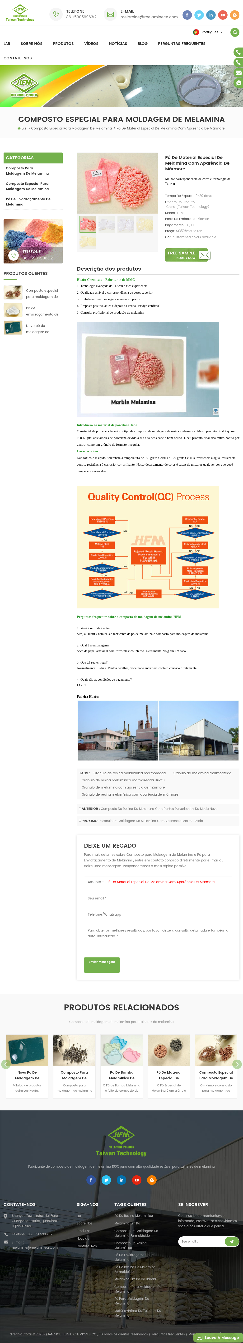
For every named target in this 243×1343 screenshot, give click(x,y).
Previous (6, 1064)
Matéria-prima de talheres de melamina (137, 1313)
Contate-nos (18, 58)
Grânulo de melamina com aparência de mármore (123, 787)
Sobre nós (31, 44)
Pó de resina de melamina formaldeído (134, 1270)
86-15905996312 (81, 17)
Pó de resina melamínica (133, 1216)
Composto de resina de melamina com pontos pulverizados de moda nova (159, 809)
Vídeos (91, 44)
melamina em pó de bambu (135, 1279)
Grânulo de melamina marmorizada (202, 773)
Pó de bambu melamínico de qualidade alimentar (74, 1075)
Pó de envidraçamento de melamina (28, 201)
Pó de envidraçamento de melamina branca (42, 312)
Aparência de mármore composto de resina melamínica (216, 1075)
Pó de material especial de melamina (121, 1075)
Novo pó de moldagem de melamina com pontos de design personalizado (40, 329)
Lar (7, 44)
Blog (143, 44)
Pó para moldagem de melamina (131, 1301)
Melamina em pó (127, 1223)
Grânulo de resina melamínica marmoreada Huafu (123, 780)
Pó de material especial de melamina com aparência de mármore (161, 882)
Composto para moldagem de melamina (27, 171)
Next (237, 1064)
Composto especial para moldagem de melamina (27, 186)
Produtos (63, 44)
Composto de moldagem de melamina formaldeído (136, 1233)
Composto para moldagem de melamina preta (27, 1075)
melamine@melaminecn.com (149, 17)
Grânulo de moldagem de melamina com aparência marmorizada (151, 821)
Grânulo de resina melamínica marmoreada (129, 773)
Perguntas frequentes (182, 44)
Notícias (118, 44)
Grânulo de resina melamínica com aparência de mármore (130, 794)
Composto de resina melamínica (130, 1246)
